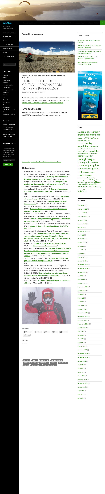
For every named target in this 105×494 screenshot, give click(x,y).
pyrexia (26, 365)
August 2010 (82, 387)
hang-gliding (81, 149)
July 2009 (81, 398)
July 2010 (81, 391)
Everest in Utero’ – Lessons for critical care (50, 243)
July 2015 (81, 246)
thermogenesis (36, 365)
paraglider (88, 156)
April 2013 (81, 302)
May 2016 (81, 235)
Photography (43, 23)
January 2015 (82, 261)
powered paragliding (88, 168)
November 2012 (83, 316)
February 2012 (82, 350)
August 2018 (82, 220)
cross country (85, 143)
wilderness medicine (50, 365)
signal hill (95, 180)
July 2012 (81, 331)
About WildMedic (93, 23)
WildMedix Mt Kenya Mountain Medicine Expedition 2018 (87, 58)
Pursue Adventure (8, 129)
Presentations (74, 23)
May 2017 (81, 227)
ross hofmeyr (85, 175)
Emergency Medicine (49, 76)
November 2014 (83, 268)
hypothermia (44, 363)
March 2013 (81, 305)
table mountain (89, 182)
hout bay (86, 149)
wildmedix (91, 187)
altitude (27, 360)
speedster (81, 182)
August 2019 (82, 213)
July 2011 (81, 365)
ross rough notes (83, 180)
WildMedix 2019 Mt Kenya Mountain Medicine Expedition (89, 46)
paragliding (85, 159)
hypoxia (53, 363)
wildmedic (83, 186)
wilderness (81, 184)
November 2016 (83, 231)
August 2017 (82, 224)
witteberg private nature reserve (88, 189)
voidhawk (97, 182)
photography (84, 162)
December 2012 (83, 313)
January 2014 (82, 283)
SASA (91, 180)
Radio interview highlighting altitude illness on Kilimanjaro (89, 52)
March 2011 (81, 376)
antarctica (81, 138)
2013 (79, 132)
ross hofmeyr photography (86, 178)
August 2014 (82, 272)
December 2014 (83, 264)
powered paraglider (89, 165)
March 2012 (81, 346)
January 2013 (82, 309)
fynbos (90, 146)
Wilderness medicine (9, 114)
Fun (4, 97)
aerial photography (90, 131)
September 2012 (83, 324)
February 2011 (82, 379)
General (5, 100)
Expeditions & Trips (29, 23)
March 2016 (81, 239)
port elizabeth (94, 162)
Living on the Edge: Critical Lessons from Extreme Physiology (42, 84)
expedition (83, 146)
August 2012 (82, 328)
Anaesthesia (26, 76)
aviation (89, 137)
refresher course (88, 172)
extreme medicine (56, 360)
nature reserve (93, 153)
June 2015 (81, 250)
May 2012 (81, 339)
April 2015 (81, 253)
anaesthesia (83, 134)
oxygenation (63, 363)
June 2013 (81, 294)
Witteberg (98, 187)
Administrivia (6, 75)
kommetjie (93, 149)
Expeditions (6, 92)
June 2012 (81, 335)
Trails (53, 23)
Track (83, 23)
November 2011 (83, 357)
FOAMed (5, 95)
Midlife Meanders (8, 127)
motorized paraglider (88, 151)
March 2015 (81, 257)
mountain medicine (83, 153)
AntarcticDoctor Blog (9, 124)
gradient (95, 146)
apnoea (35, 360)
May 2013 (81, 298)
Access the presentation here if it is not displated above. (41, 162)
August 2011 (82, 361)
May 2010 (81, 394)
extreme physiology (30, 363)
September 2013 (83, 287)
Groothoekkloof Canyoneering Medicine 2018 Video (87, 63)
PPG (80, 172)
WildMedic (7, 23)
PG (94, 159)
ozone (80, 156)
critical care (44, 360)
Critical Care (36, 76)
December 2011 (83, 353)
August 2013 (82, 290)
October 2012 (82, 320)
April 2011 (81, 372)
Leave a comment (39, 92)
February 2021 (82, 209)
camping (96, 138)
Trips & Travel (6, 107)
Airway (5, 77)
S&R (4, 105)
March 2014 (81, 279)
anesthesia (95, 134)
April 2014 (81, 276)
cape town (80, 140)
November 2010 (83, 383)
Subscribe (8, 164)
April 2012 (81, 342)
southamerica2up (8, 132)
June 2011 (81, 368)
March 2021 (81, 205)
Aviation (5, 82)
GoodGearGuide (63, 23)
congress (87, 140)
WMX (81, 191)
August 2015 (82, 242)
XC (85, 192)
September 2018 (83, 216)
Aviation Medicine (8, 85)
